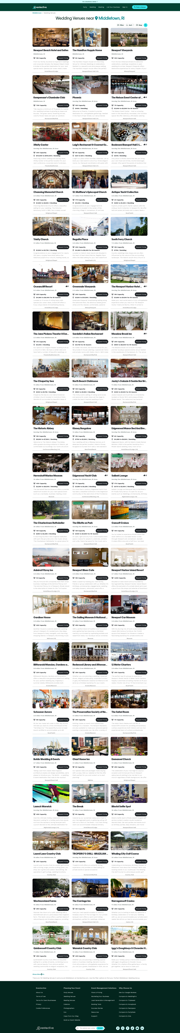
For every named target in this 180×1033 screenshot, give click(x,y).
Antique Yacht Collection (125, 192)
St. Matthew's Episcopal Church (90, 192)
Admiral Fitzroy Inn (43, 570)
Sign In (124, 7)
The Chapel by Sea (43, 381)
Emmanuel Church (121, 759)
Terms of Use (41, 996)
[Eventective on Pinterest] (127, 1028)
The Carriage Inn (82, 901)
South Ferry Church (122, 239)
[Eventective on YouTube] (137, 1028)
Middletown (37, 13)
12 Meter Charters (121, 664)
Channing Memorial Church (48, 192)
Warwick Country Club (85, 948)
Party (85, 7)
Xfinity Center (40, 144)
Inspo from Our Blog (71, 1016)
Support (94, 1016)
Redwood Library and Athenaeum (91, 664)
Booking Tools (96, 1004)
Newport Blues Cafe (83, 570)
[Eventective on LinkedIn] (142, 1028)
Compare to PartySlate (127, 1012)
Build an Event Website (72, 1020)
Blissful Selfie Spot (121, 806)
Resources (95, 1012)
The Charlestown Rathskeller (48, 522)
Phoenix (77, 97)
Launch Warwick (42, 806)
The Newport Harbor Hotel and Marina (132, 286)
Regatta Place (80, 239)
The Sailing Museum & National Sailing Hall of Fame (100, 617)
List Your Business (113, 7)
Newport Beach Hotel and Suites (50, 50)
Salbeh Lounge (120, 475)
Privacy (38, 1004)
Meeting (101, 7)
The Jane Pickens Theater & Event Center (55, 333)
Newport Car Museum (123, 617)
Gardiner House (42, 617)
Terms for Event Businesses (46, 1000)
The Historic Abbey (43, 428)
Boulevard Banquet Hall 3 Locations (131, 144)
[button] (145, 25)
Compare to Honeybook (127, 1004)
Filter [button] (121, 25)
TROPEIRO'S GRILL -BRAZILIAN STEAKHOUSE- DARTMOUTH (105, 853)
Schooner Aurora (42, 712)
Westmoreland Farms (44, 901)
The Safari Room (120, 712)
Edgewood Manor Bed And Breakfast (132, 428)
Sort (130, 25)
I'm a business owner (89, 1)
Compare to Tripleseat (127, 1000)
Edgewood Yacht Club (85, 475)
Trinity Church (40, 239)
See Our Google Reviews (127, 992)
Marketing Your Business (100, 996)
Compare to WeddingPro (128, 996)
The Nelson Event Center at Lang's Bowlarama (136, 97)
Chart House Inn (81, 759)
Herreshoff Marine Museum (47, 475)
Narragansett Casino (123, 901)
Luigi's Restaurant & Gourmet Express (92, 144)
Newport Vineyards (122, 50)
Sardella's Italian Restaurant (88, 333)
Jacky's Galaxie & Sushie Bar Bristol (130, 381)
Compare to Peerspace (127, 1008)
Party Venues (68, 992)
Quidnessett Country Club (47, 948)
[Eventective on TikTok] (132, 1028)
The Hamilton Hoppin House (87, 50)
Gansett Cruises (120, 522)
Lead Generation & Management (103, 1000)
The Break (78, 806)
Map (140, 25)
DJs (65, 1012)
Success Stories (97, 1008)
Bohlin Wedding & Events (46, 759)
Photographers (69, 1008)
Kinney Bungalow (82, 428)
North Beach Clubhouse (85, 381)
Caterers (67, 1004)
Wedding (93, 7)
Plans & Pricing (96, 992)
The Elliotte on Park (83, 522)
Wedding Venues (69, 996)
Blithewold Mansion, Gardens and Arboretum (57, 664)
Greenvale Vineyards (84, 286)
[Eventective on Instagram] (122, 1028)
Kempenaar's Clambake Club (49, 97)
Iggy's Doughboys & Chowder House (131, 948)
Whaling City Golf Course (125, 853)
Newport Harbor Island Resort (128, 570)
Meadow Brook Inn (122, 333)
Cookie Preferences (43, 1008)
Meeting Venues (69, 1000)
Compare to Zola (125, 1016)
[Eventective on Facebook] (118, 1028)
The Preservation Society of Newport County (97, 712)
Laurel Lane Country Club (47, 853)
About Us (39, 992)
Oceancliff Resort (42, 286)
